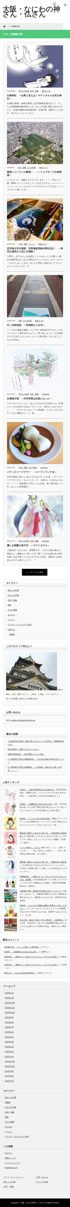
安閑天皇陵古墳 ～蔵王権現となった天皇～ (26, 754)
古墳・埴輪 (34, 91)
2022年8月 (9, 1022)
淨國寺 (12, 634)
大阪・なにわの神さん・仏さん (31, 11)
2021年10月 (10, 1066)
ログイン (8, 1153)
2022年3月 (9, 1047)
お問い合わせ (42, 1177)
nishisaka (45, 394)
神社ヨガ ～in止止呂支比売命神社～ (20, 973)
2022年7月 (9, 1027)
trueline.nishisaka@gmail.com (23, 720)
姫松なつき (46, 91)
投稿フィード (10, 1158)
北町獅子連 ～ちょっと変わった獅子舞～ (22, 947)
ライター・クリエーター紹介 (20, 625)
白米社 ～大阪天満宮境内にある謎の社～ (37, 790)
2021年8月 (9, 1076)
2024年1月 (9, 993)
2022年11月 (10, 1008)
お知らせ (11, 629)
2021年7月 (9, 1081)
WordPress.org (11, 1168)
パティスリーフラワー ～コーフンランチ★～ (32, 472)
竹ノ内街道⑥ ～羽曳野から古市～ (26, 325)
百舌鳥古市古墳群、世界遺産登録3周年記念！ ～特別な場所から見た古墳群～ (35, 250)
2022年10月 (10, 1012)
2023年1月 (9, 998)
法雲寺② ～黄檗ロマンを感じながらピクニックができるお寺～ (31, 957)
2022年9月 (9, 1017)
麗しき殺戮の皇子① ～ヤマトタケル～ (28, 545)
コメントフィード (12, 1163)
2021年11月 (10, 1061)
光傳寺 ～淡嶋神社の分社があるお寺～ (36, 804)
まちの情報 (31, 167)
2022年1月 (9, 1057)
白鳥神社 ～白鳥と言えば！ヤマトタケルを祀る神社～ (34, 97)
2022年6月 (9, 1032)
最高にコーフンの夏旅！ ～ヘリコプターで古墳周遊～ (34, 173)
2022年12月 (10, 1003)
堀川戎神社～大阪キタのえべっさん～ (23, 749)
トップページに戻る (34, 572)
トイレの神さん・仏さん (30, 848)
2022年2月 (9, 1052)
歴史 (20, 321)
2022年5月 (9, 1037)
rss (54, 4)
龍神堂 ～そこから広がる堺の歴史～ (35, 819)
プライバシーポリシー (13, 1177)
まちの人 (11, 615)
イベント (31, 244)
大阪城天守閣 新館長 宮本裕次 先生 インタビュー (41, 891)
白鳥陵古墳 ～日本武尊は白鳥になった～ (29, 398)
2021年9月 (9, 1071)
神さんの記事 (24, 91)
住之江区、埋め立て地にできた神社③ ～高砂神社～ (42, 920)
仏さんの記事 (13, 595)
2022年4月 (9, 1042)
